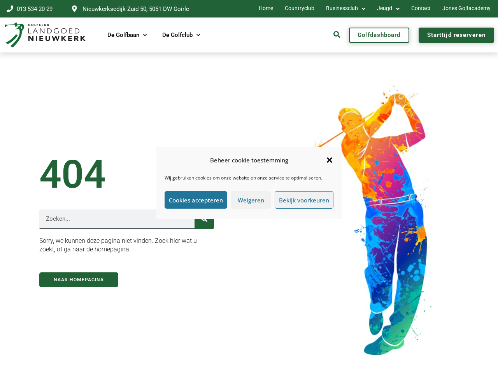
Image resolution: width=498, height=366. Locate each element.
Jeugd (384, 8)
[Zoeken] (204, 219)
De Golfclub (177, 34)
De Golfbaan (123, 34)
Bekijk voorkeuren (304, 200)
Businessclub (342, 8)
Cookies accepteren (196, 200)
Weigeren (251, 200)
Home (266, 8)
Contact (421, 8)
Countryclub (299, 8)
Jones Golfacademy (466, 8)
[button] (329, 160)
